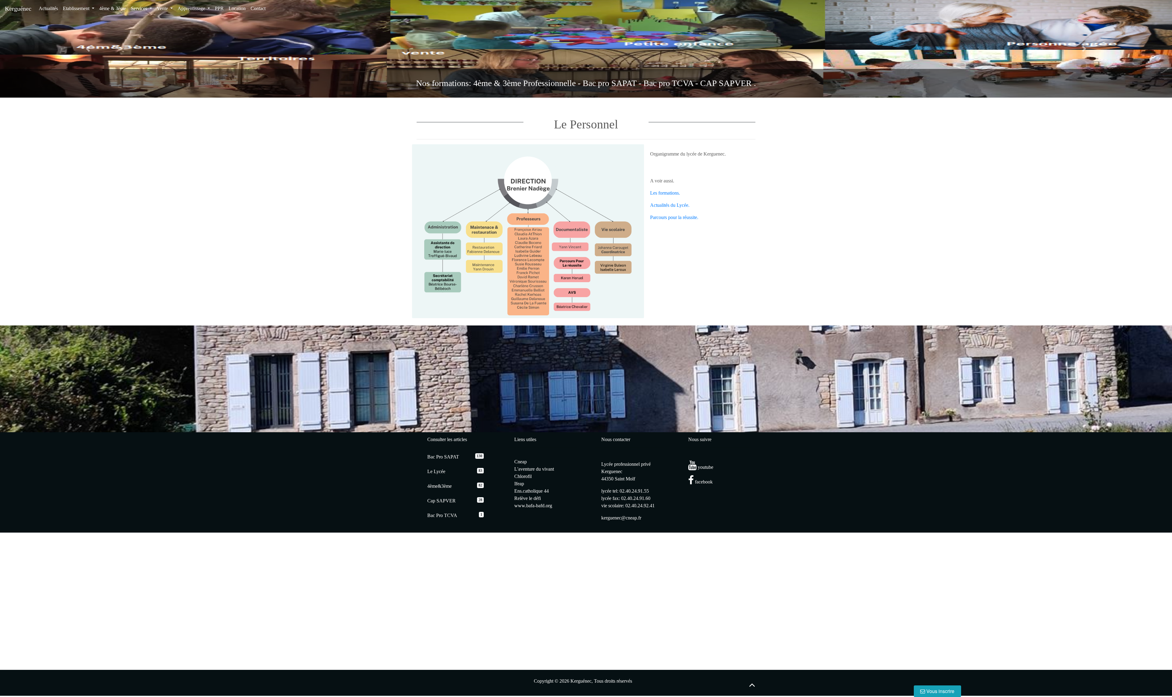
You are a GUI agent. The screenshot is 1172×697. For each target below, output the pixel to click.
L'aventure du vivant (534, 469)
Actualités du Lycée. (669, 205)
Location (237, 8)
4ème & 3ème (112, 8)
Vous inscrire (939, 691)
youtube (704, 467)
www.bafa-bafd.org (533, 505)
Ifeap (519, 483)
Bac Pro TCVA (442, 515)
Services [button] (139, 8)
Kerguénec (18, 8)
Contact (258, 8)
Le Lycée (436, 471)
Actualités (48, 8)
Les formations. (665, 193)
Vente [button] (163, 8)
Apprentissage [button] (192, 8)
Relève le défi (527, 498)
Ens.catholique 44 (531, 491)
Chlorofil (523, 476)
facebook (703, 481)
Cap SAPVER (441, 500)
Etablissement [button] (77, 8)
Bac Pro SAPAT (443, 456)
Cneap (520, 461)
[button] (88, 49)
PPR (219, 8)
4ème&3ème (439, 486)
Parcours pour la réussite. (674, 217)
